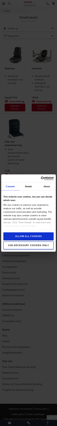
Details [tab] (28, 186)
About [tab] (47, 186)
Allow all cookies (28, 236)
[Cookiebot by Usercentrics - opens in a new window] (41, 178)
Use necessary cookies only (28, 245)
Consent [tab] (10, 186)
